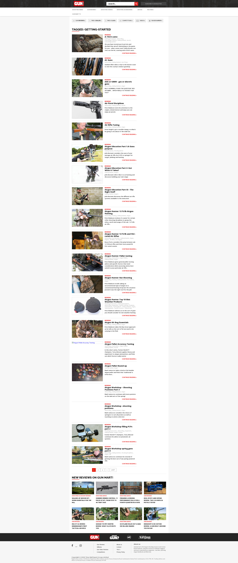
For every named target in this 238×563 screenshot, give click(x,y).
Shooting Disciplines (127, 453)
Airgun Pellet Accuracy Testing (119, 344)
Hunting (114, 215)
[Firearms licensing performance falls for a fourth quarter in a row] (131, 488)
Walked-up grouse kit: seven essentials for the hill (81, 500)
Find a (96, 20)
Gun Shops (125, 62)
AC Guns (108, 60)
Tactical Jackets (109, 308)
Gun (80, 20)
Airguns (116, 172)
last (113, 470)
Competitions (127, 20)
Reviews (108, 35)
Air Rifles (112, 239)
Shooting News (77, 9)
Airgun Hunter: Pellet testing (118, 256)
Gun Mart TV (76, 14)
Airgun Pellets (123, 258)
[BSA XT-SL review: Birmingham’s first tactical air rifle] (83, 513)
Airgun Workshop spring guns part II (119, 449)
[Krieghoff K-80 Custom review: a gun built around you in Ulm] (155, 513)
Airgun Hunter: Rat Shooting (118, 277)
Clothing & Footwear (110, 39)
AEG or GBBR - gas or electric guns (118, 82)
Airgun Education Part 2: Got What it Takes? (118, 169)
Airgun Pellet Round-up (116, 366)
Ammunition (115, 258)
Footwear (131, 305)
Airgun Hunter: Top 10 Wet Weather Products (117, 300)
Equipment (115, 305)
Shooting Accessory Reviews (81, 496)
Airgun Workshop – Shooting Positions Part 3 (118, 388)
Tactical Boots (108, 307)
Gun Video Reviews (102, 549)
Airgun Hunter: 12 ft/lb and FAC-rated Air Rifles (120, 235)
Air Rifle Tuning (112, 125)
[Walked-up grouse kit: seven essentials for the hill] (83, 488)
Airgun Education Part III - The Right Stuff (119, 190)
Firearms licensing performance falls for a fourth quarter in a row (130, 500)
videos (142, 20)
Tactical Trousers (119, 308)
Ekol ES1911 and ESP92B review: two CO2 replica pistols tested (153, 500)
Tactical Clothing (123, 305)
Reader (157, 20)
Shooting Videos (107, 9)
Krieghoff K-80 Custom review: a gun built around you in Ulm (155, 526)
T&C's (118, 549)
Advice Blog (120, 39)
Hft (110, 454)
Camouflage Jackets (110, 42)
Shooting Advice (118, 151)
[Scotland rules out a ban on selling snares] (131, 513)
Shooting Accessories (125, 9)
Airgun (123, 86)
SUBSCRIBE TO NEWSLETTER (153, 3)
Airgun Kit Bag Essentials (116, 322)
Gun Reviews (91, 9)
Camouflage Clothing (110, 40)
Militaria (150, 9)
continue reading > (129, 53)
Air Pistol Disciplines (114, 103)
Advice (140, 9)
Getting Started (121, 40)
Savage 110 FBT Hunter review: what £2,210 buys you (106, 526)
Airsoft (129, 40)
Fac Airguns (119, 239)
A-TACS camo (111, 37)
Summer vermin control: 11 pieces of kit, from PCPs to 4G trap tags (107, 500)
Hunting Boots (117, 307)
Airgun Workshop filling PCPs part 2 (118, 427)
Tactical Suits (128, 308)
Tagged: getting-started (91, 29)
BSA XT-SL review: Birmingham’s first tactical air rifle (79, 526)
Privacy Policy (121, 552)
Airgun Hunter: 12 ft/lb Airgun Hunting (119, 212)
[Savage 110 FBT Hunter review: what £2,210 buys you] (107, 513)
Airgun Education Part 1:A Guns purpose (120, 147)
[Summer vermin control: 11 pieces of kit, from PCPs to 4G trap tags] (107, 488)
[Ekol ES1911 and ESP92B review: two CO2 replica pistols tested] (155, 488)
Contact (119, 547)
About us (119, 544)
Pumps (121, 432)
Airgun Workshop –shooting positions (118, 407)
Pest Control (130, 280)
